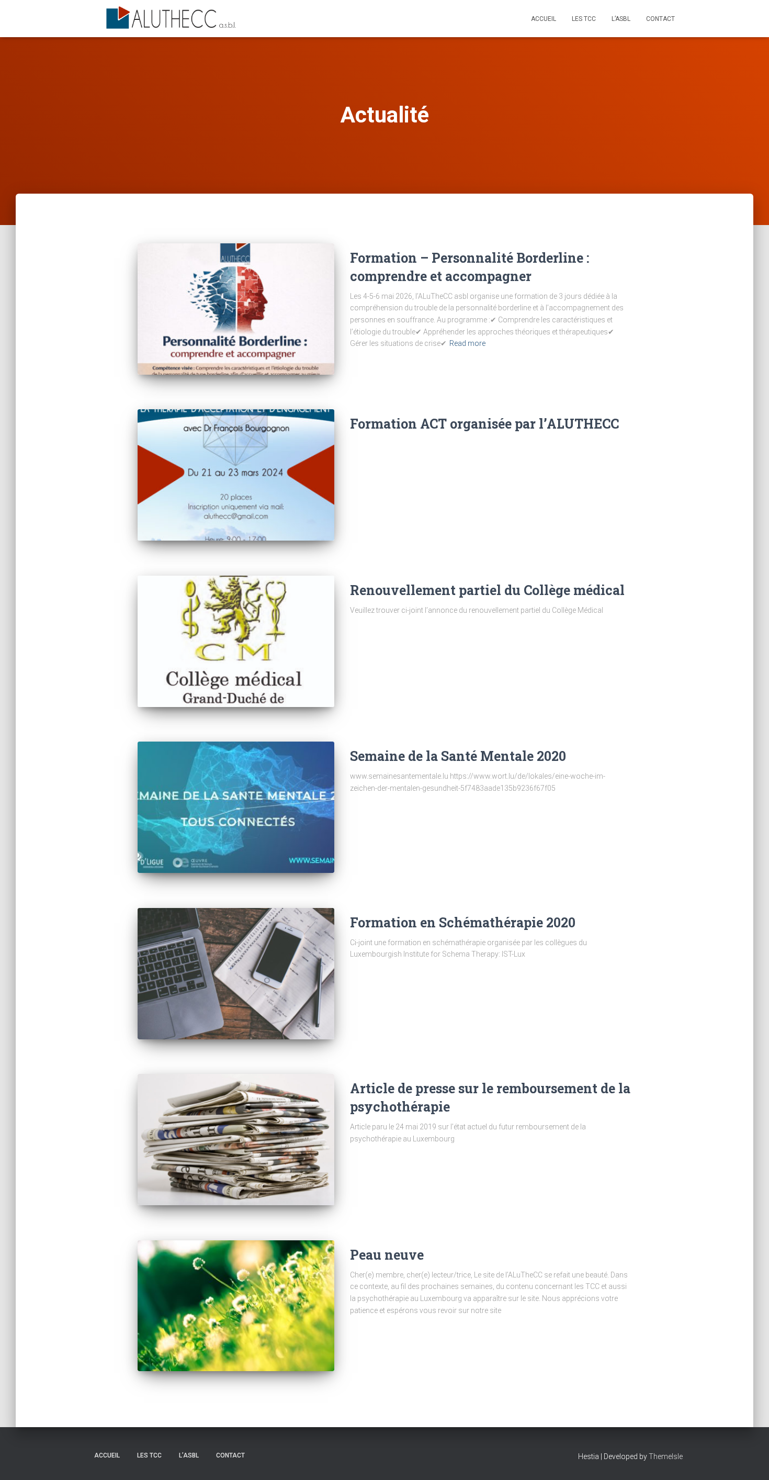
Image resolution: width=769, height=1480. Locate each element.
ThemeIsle (666, 1456)
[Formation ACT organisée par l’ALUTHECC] (236, 475)
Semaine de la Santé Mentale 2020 (458, 756)
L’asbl (621, 19)
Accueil (543, 19)
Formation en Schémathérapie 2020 (462, 922)
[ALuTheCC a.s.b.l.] (171, 19)
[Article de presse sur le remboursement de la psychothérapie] (236, 1139)
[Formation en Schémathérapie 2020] (236, 973)
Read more (467, 343)
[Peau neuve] (236, 1306)
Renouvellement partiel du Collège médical (487, 590)
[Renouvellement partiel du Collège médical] (236, 641)
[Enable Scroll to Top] (748, 1459)
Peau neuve (387, 1254)
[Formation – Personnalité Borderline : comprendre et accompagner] (236, 309)
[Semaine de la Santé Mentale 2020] (236, 807)
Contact (660, 19)
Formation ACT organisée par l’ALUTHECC (484, 423)
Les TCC (584, 19)
